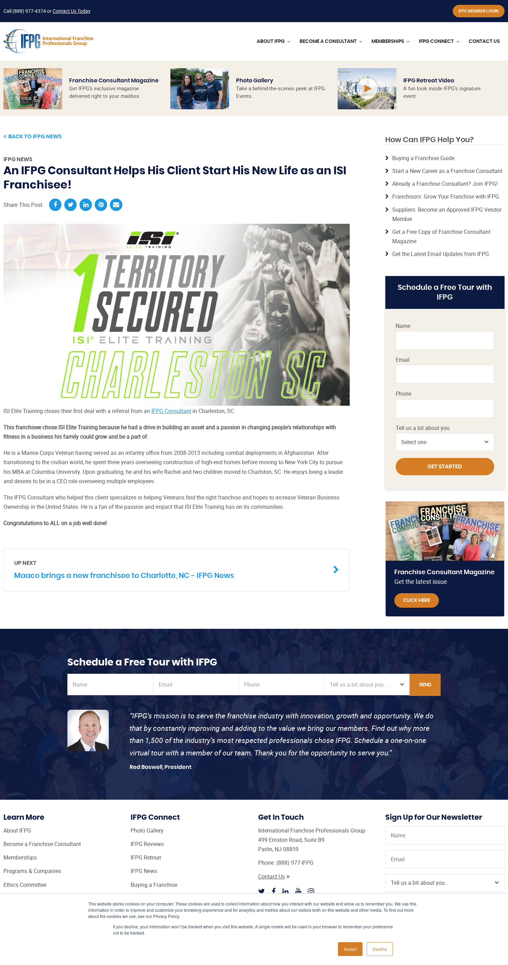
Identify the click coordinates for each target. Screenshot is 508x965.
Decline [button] (380, 949)
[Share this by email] (116, 205)
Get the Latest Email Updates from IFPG (440, 254)
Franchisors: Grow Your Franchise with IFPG (445, 196)
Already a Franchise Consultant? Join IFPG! (445, 183)
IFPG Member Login (479, 11)
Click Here (416, 600)
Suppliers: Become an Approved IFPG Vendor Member (446, 214)
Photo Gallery (254, 80)
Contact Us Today (72, 11)
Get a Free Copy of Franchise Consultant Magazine (441, 236)
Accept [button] (350, 949)
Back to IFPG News (35, 136)
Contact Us (271, 876)
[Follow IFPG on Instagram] (311, 891)
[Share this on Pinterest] (101, 205)
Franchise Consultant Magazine (114, 80)
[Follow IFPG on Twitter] (261, 891)
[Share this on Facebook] (55, 205)
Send (425, 684)
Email (403, 360)
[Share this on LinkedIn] (85, 205)
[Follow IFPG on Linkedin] (285, 891)
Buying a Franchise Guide (423, 158)
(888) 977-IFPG (294, 862)
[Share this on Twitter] (70, 205)
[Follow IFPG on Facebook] (274, 891)
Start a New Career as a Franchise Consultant (447, 171)
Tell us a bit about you (423, 428)
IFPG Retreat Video (428, 80)
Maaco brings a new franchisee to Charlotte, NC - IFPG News (124, 569)
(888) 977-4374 (29, 11)
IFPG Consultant (171, 411)
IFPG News (17, 159)
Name (403, 326)
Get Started (444, 466)
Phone (403, 393)
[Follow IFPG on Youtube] (298, 891)
